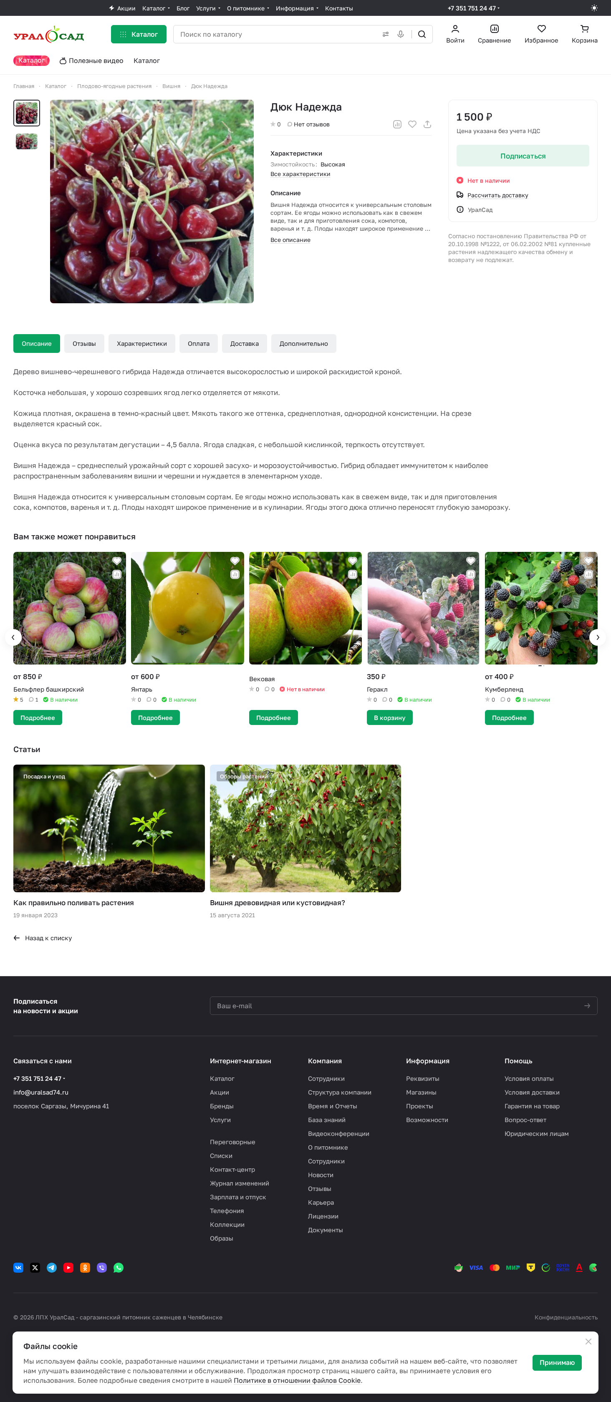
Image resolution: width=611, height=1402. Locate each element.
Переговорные (232, 1141)
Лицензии (323, 1216)
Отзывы (84, 343)
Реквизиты (422, 1078)
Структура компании (339, 1092)
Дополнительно (304, 343)
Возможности (427, 1119)
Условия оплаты (529, 1078)
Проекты (419, 1106)
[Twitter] (35, 1268)
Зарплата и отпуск (238, 1197)
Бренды (222, 1106)
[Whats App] (119, 1268)
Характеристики (142, 343)
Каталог (222, 1078)
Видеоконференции (338, 1133)
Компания (325, 1061)
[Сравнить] (397, 124)
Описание (37, 343)
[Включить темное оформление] (594, 8)
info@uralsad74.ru (40, 1092)
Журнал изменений (239, 1183)
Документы (325, 1229)
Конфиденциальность (566, 1317)
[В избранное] (412, 124)
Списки (221, 1155)
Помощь (519, 1061)
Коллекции (227, 1224)
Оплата (199, 343)
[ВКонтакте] (18, 1268)
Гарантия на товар (532, 1106)
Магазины (421, 1092)
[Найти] (422, 34)
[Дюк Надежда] (152, 201)
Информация (427, 1061)
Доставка (244, 343)
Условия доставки (532, 1092)
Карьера (321, 1202)
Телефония (227, 1210)
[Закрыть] (588, 1341)
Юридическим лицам (537, 1133)
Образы (221, 1238)
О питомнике (328, 1147)
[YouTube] (68, 1268)
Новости (320, 1174)
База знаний (327, 1119)
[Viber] (102, 1268)
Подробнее (37, 717)
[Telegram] (52, 1268)
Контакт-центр (232, 1169)
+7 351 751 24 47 (472, 8)
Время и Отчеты (332, 1106)
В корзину (390, 717)
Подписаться (523, 155)
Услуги (220, 1119)
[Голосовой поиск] (402, 34)
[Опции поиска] (384, 34)
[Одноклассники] (85, 1268)
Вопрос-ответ (525, 1119)
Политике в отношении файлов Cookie (297, 1380)
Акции (219, 1092)
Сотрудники (326, 1078)
